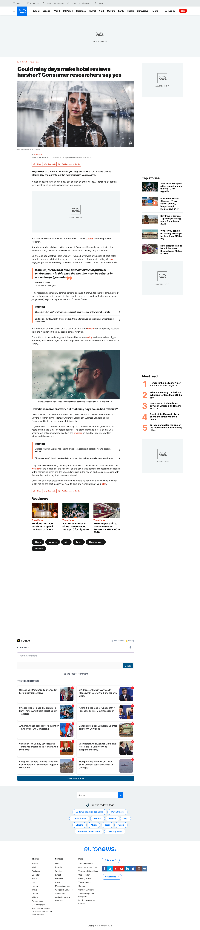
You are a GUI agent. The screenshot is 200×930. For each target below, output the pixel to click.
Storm (38, 542)
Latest (36, 11)
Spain (107, 825)
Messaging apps (62, 886)
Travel (92, 11)
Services (59, 858)
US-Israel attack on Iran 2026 (89, 812)
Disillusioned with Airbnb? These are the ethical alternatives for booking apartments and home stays (74, 320)
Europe (46, 11)
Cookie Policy (84, 875)
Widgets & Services (64, 890)
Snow (78, 542)
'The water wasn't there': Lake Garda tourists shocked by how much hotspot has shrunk (74, 458)
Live (183, 11)
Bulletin (58, 867)
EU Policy (68, 11)
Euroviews (142, 11)
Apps (57, 882)
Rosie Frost (38, 154)
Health (130, 11)
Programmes (37, 901)
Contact (81, 886)
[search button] (96, 3)
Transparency (84, 882)
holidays (53, 542)
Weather (39, 548)
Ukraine (79, 825)
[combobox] (109, 3)
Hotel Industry (95, 542)
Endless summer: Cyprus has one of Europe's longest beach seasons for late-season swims (73, 450)
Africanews (60, 893)
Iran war (97, 818)
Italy (125, 818)
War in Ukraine (117, 812)
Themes (35, 858)
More (80, 858)
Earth (121, 11)
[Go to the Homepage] (22, 11)
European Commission (89, 831)
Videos (35, 897)
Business (81, 11)
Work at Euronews (86, 890)
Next (101, 11)
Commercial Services (87, 867)
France (112, 818)
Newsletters (110, 877)
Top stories (151, 178)
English (18, 3)
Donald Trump (79, 818)
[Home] (18, 62)
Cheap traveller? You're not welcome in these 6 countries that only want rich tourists (72, 312)
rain (66, 542)
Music (94, 825)
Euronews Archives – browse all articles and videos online (42, 911)
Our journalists (38, 905)
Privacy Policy (84, 878)
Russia (121, 825)
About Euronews (85, 863)
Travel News (34, 62)
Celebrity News (115, 831)
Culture (111, 11)
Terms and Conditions (88, 871)
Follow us (59, 878)
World (56, 11)
